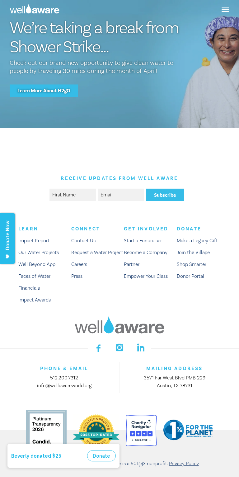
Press (76, 276)
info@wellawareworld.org (64, 386)
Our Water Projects (38, 252)
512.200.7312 (64, 378)
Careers (79, 264)
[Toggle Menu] (225, 9)
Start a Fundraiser (143, 241)
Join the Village (193, 252)
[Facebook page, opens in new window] (98, 347)
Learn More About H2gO (43, 91)
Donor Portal (190, 276)
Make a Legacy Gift (197, 241)
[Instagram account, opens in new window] (119, 347)
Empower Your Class (146, 276)
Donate (189, 229)
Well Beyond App (36, 264)
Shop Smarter (191, 264)
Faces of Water (34, 276)
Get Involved (146, 229)
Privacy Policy (184, 463)
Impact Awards (34, 300)
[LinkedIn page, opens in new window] (140, 347)
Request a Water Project (97, 252)
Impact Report (33, 241)
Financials (29, 288)
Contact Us (83, 241)
